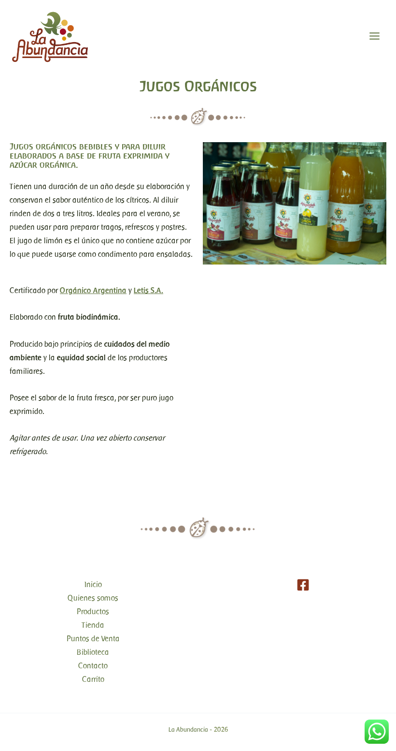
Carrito (93, 679)
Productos (93, 611)
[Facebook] (303, 584)
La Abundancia (188, 729)
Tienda (93, 625)
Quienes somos (93, 598)
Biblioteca (93, 652)
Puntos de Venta (93, 638)
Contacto (93, 665)
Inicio (93, 584)
